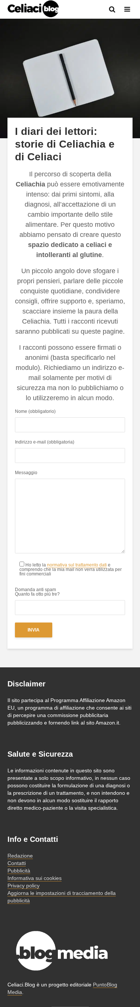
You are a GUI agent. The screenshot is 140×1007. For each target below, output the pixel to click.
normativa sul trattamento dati (77, 565)
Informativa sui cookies (34, 878)
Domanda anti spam (37, 592)
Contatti (16, 863)
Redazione (20, 856)
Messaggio (26, 472)
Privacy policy (23, 886)
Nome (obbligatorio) (35, 411)
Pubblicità (18, 871)
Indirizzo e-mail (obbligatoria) (44, 442)
